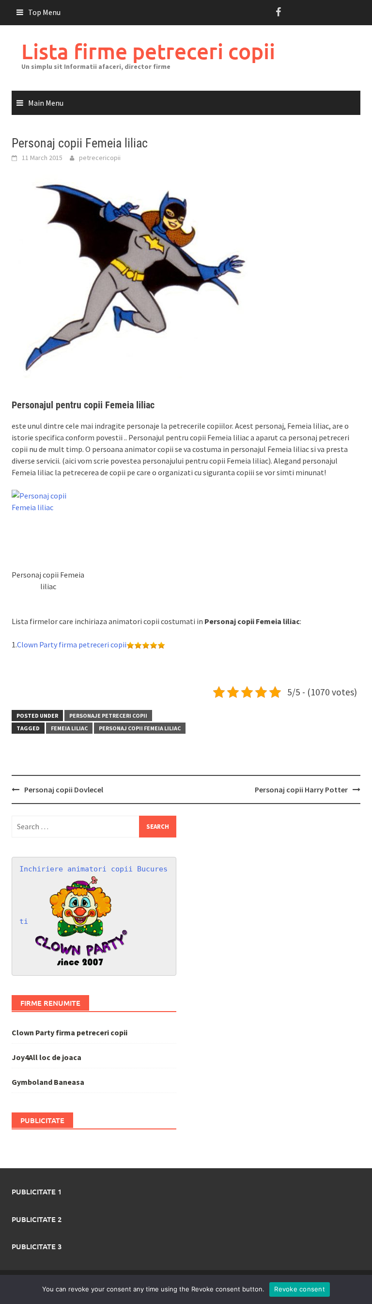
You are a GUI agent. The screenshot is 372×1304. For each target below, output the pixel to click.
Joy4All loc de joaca (46, 1057)
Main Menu (45, 103)
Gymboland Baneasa (48, 1082)
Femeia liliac (69, 728)
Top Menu (44, 12)
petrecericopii (100, 157)
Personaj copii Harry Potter (301, 789)
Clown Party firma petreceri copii (71, 644)
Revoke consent (299, 1289)
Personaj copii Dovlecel (63, 789)
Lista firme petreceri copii (148, 51)
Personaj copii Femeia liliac (140, 728)
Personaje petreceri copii (108, 715)
